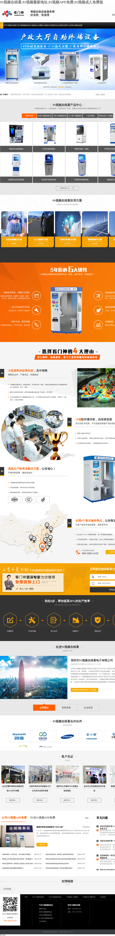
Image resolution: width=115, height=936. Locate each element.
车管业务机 (26, 94)
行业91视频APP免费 (42, 817)
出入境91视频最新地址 (46, 918)
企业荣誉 (60, 25)
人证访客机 (90, 116)
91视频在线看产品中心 (67, 105)
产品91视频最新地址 (23, 25)
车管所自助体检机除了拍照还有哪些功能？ (59, 868)
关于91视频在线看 (9, 25)
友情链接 (67, 881)
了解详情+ (42, 844)
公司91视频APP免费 (14, 817)
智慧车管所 (29, 116)
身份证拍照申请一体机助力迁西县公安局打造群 (17, 863)
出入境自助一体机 (51, 94)
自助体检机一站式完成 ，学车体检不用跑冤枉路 (17, 854)
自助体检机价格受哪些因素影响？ (13, 868)
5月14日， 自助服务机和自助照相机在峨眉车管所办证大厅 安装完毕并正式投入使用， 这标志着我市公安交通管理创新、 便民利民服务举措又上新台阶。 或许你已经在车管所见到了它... (62, 833)
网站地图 (2, 935)
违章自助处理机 (15, 94)
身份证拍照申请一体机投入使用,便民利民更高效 (60, 854)
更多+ (87, 818)
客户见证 (67, 756)
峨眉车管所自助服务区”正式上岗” (49, 827)
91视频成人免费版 (36, 25)
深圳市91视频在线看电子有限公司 (92, 660)
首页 (1, 25)
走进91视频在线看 (67, 647)
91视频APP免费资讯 (50, 25)
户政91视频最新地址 (45, 915)
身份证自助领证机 (37, 94)
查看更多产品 (65, 188)
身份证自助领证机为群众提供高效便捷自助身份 (60, 859)
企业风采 (88, 707)
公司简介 (44, 707)
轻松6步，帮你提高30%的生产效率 (67, 601)
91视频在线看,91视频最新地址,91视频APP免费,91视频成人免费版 (51, 2)
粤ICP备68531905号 (66, 932)
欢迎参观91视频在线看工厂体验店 (84, 690)
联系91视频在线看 (76, 25)
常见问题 (102, 817)
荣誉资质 (66, 707)
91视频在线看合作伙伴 (67, 721)
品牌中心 (66, 25)
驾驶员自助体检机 (65, 94)
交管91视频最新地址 (45, 912)
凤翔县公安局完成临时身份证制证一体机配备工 (17, 859)
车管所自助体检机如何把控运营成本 (57, 863)
